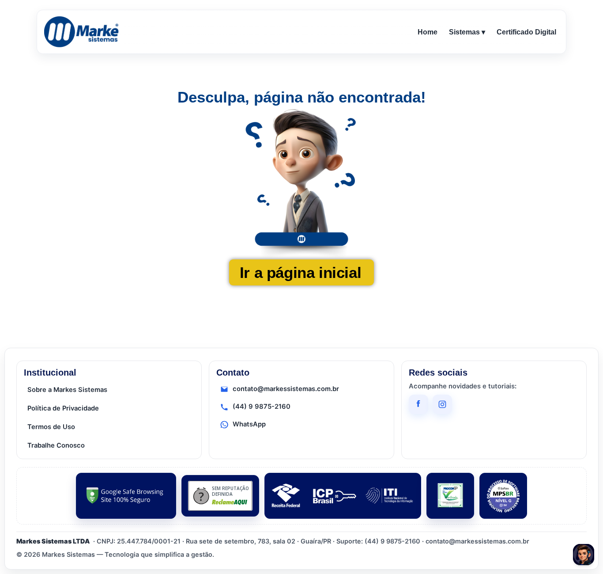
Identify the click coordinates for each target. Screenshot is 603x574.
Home (427, 32)
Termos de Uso (51, 427)
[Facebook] (418, 404)
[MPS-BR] (503, 496)
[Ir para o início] (83, 31)
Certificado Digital (526, 32)
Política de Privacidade (63, 408)
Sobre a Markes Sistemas (67, 390)
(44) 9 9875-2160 (261, 407)
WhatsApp (249, 424)
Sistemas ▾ (467, 32)
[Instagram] (442, 404)
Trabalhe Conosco (56, 445)
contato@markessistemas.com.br (286, 389)
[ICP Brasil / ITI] (342, 496)
